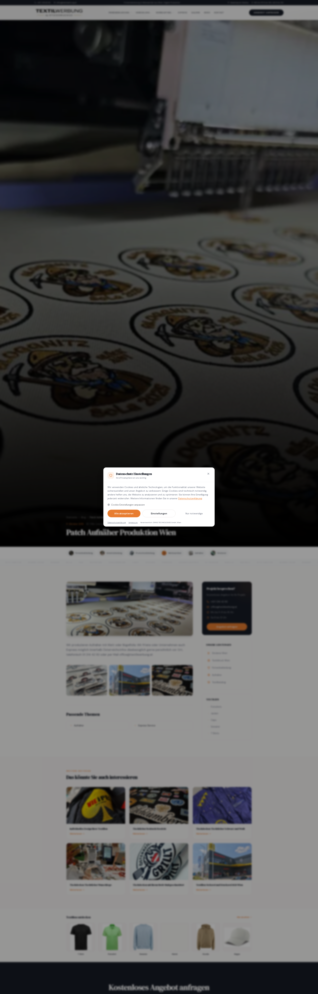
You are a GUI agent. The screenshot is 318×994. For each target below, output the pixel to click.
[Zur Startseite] (58, 12)
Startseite (71, 517)
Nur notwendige (194, 513)
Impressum (133, 522)
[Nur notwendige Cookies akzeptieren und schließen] (208, 474)
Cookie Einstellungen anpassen (128, 504)
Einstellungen (159, 513)
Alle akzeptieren (123, 513)
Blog (83, 517)
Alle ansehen (243, 917)
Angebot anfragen (266, 12)
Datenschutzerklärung (190, 498)
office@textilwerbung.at (66, 2)
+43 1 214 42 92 (44, 2)
